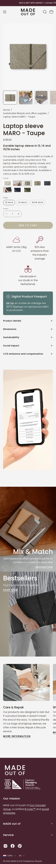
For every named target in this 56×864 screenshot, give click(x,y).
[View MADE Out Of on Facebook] (12, 846)
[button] (44, 12)
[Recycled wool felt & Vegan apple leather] (17, 183)
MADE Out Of (16, 861)
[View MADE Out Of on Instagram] (5, 846)
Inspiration (44, 567)
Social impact (11, 345)
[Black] (47, 183)
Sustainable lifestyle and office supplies (25, 113)
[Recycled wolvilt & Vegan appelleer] (17, 189)
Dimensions (9, 329)
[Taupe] (27, 183)
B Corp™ (30, 809)
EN (20, 855)
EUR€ (10, 855)
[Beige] (7, 183)
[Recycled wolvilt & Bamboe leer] (27, 189)
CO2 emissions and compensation (23, 353)
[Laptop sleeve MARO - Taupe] (10, 98)
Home (6, 109)
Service (8, 835)
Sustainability (11, 337)
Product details (12, 320)
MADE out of (12, 824)
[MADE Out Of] (28, 11)
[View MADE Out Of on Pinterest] (19, 846)
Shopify (38, 861)
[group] (28, 3)
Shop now (10, 590)
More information (17, 736)
